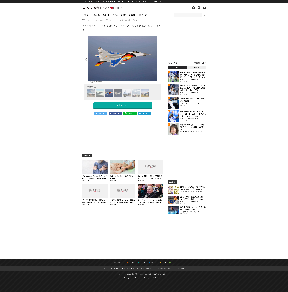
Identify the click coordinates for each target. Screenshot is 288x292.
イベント (162, 1)
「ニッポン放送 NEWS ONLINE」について (112, 268)
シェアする (115, 113)
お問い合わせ (172, 268)
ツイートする (100, 113)
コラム (115, 15)
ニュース (96, 15)
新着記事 (132, 15)
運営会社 (130, 268)
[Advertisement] (187, 40)
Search (204, 15)
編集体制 (148, 268)
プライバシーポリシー (159, 268)
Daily (177, 67)
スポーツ (106, 15)
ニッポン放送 (88, 1)
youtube (204, 7)
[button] (159, 60)
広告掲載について (183, 268)
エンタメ (87, 15)
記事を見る (121, 105)
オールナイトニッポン (133, 1)
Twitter (199, 7)
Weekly (196, 67)
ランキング (143, 15)
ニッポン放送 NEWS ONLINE (107, 8)
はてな (144, 113)
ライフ (123, 15)
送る (130, 113)
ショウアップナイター (150, 1)
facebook (193, 7)
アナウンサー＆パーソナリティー (113, 1)
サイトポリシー (139, 268)
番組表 (97, 1)
